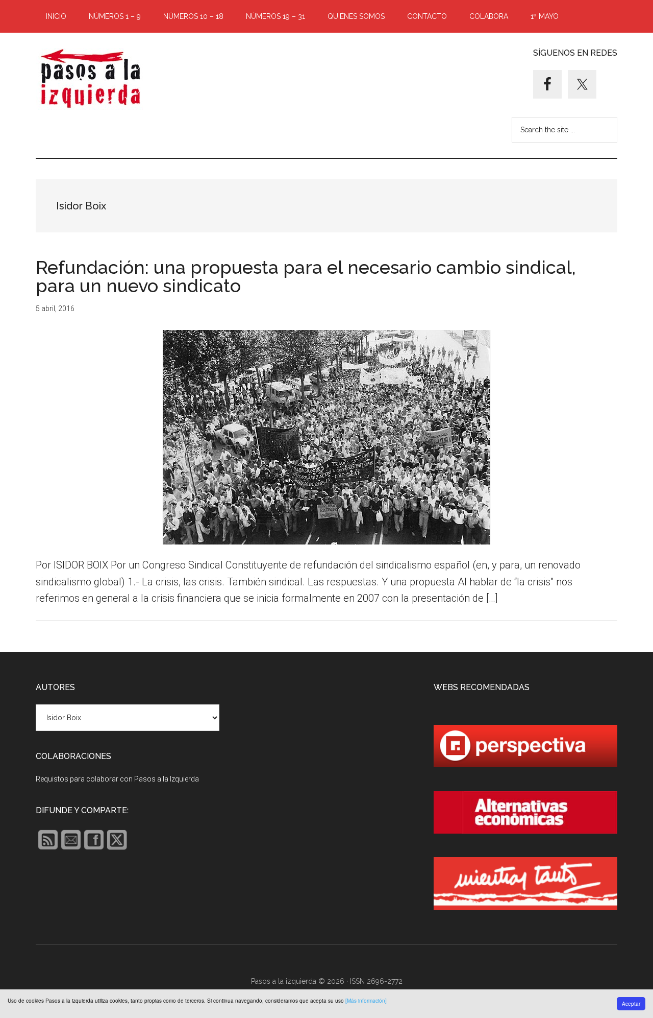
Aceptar (631, 1003)
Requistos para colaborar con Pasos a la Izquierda (117, 779)
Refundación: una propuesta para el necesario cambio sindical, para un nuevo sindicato (306, 276)
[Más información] (366, 1000)
